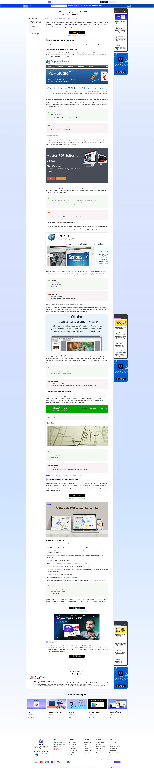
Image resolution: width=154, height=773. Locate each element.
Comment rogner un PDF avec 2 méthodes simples (121, 328)
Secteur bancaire (88, 742)
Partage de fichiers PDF (53, 574)
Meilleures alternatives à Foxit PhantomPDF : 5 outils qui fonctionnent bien (121, 644)
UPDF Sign (71, 754)
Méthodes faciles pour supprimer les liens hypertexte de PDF (120, 649)
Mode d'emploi (112, 742)
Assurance (86, 748)
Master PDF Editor (52, 135)
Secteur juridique (88, 750)
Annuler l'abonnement (114, 752)
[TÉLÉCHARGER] (104, 2)
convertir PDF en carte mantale (83, 543)
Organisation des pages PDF (54, 555)
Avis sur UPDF (99, 744)
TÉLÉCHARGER (104, 2)
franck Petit (72, 717)
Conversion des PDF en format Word (56, 566)
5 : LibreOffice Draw (34, 31)
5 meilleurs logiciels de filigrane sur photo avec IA (120, 22)
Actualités (98, 750)
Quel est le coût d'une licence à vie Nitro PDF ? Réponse (121, 658)
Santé (85, 744)
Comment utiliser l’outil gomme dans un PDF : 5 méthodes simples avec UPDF (120, 27)
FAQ (110, 744)
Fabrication (86, 752)
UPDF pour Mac (72, 744)
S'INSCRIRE (112, 2)
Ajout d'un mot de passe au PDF (55, 569)
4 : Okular (32, 29)
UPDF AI (49, 543)
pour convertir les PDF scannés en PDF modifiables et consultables (70, 563)
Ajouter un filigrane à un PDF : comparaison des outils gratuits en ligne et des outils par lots (121, 351)
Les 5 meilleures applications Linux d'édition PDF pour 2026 (35, 22)
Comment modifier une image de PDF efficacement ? (120, 635)
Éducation (86, 746)
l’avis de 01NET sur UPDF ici (80, 599)
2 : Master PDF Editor (34, 26)
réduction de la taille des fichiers (67, 577)
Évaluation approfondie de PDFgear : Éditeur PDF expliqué (121, 31)
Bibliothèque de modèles (114, 746)
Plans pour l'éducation (58, 746)
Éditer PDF (51, 18)
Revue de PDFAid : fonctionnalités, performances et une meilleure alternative (120, 662)
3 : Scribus (32, 27)
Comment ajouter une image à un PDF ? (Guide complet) (121, 44)
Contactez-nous (112, 750)
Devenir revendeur (100, 746)
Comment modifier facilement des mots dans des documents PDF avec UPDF (120, 346)
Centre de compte (113, 748)
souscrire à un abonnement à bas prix (55, 603)
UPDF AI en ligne (73, 750)
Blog (97, 752)
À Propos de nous (100, 742)
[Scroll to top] (151, 770)
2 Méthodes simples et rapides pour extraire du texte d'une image (120, 653)
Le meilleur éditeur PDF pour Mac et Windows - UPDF (35, 34)
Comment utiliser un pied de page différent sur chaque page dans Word (121, 640)
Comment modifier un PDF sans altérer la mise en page (121, 36)
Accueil (46, 18)
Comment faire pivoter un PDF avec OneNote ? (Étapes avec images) (121, 337)
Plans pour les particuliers (59, 742)
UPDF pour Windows (73, 742)
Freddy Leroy (64, 14)
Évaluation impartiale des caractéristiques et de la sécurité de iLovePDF (121, 342)
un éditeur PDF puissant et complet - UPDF (83, 26)
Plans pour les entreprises (59, 744)
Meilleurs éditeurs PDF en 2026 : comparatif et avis (121, 40)
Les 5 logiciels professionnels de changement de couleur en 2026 (121, 333)
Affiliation (98, 748)
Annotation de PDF (51, 550)
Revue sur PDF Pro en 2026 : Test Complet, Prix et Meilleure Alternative (121, 48)
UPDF (41, 2)
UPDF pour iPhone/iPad (74, 746)
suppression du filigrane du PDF (96, 580)
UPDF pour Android (73, 748)
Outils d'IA (71, 752)
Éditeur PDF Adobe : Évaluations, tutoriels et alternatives (120, 355)
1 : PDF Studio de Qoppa (34, 24)
